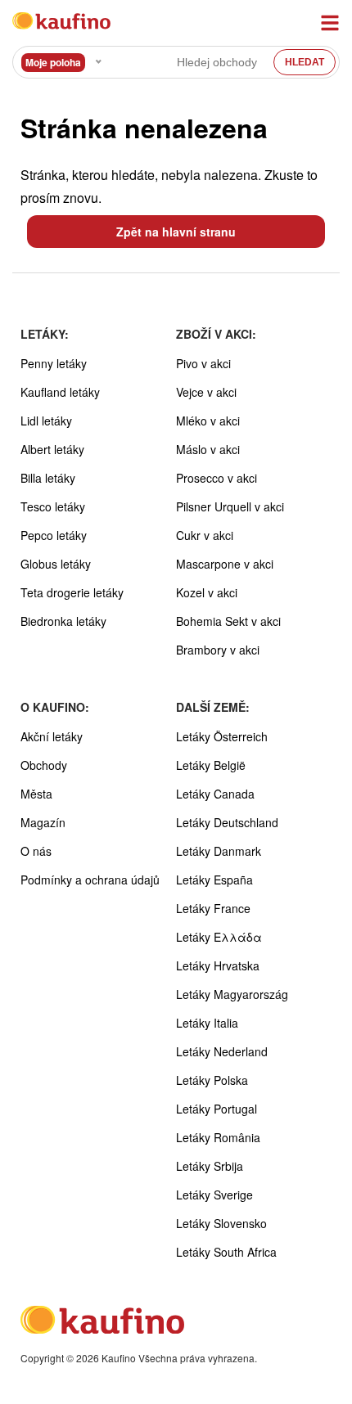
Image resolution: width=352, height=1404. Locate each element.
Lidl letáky (46, 420)
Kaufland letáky (60, 392)
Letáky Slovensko (221, 1223)
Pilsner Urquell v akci (230, 506)
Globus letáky (55, 564)
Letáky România (218, 1137)
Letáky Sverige (214, 1194)
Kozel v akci (206, 592)
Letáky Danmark (218, 851)
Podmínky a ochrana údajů (90, 879)
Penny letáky (53, 363)
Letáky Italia (207, 1023)
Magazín (42, 822)
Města (36, 793)
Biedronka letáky (63, 621)
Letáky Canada (215, 793)
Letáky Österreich (222, 736)
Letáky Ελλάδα (219, 937)
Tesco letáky (52, 506)
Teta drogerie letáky (72, 592)
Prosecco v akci (216, 478)
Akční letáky (51, 736)
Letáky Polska (212, 1080)
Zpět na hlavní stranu (176, 231)
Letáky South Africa (226, 1252)
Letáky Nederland (222, 1051)
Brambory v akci (217, 649)
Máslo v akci (208, 449)
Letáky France (213, 908)
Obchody (43, 765)
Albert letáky (52, 449)
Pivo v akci (203, 363)
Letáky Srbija (209, 1166)
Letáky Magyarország (232, 994)
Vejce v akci (206, 392)
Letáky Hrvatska (217, 965)
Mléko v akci (208, 420)
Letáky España (214, 879)
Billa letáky (47, 478)
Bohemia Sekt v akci (228, 621)
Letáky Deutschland (227, 822)
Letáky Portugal (216, 1108)
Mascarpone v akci (224, 564)
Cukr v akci (204, 535)
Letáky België (211, 765)
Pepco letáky (53, 535)
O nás (36, 851)
